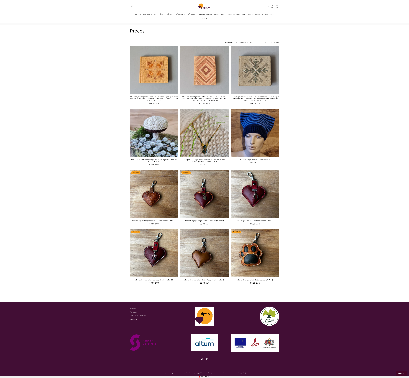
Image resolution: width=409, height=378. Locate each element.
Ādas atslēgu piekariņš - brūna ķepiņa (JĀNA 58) (255, 280)
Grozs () (401, 373)
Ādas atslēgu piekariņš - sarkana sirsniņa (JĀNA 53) (204, 221)
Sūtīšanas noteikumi (226, 373)
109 (213, 294)
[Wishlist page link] (268, 6)
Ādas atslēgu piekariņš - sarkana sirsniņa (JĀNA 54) (254, 221)
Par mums (133, 312)
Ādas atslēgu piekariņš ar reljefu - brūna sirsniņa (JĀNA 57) (154, 221)
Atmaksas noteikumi (183, 373)
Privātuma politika (197, 373)
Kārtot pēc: (229, 42)
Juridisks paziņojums (241, 373)
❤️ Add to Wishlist (204, 377)
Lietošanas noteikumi (138, 316)
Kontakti (133, 308)
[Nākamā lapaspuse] (219, 293)
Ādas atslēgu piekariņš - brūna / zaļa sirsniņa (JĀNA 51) (204, 280)
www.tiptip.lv (170, 373)
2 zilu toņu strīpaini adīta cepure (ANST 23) (255, 160)
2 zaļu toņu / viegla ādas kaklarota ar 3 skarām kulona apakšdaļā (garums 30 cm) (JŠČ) (204, 160)
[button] (132, 6)
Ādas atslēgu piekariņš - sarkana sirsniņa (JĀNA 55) (154, 280)
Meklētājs (133, 319)
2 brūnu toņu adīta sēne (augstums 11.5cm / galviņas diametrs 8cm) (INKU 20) (154, 160)
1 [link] (190, 294)
